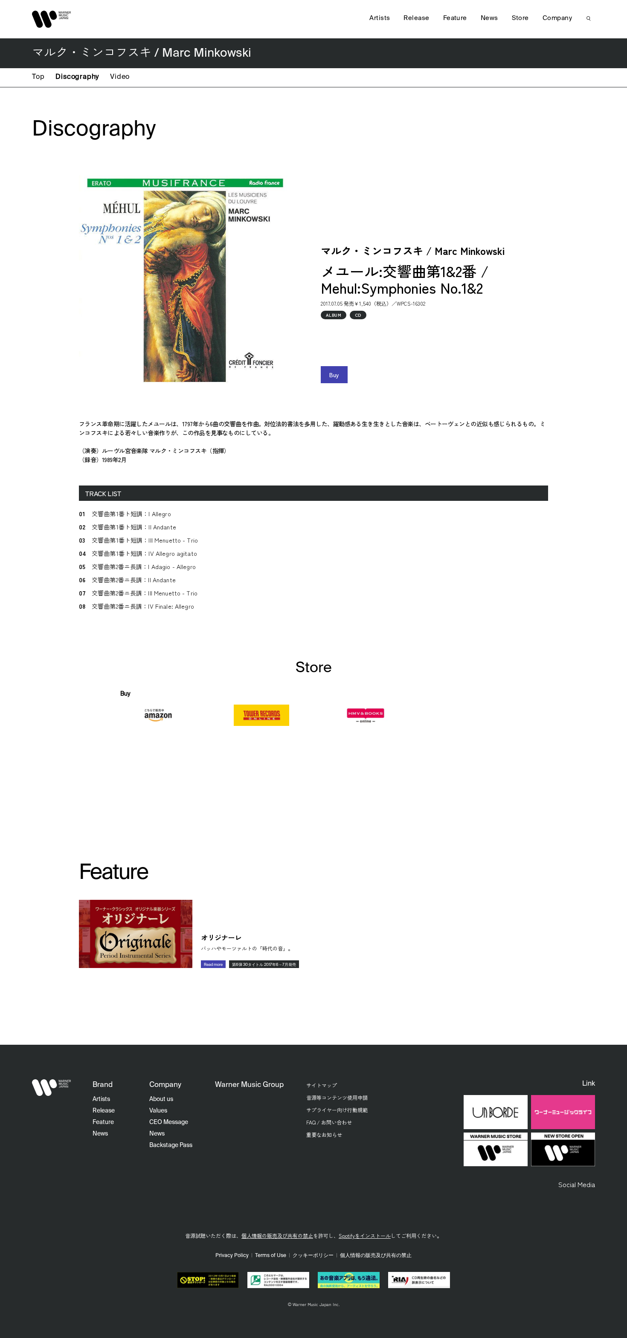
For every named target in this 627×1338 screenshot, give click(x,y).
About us (161, 1099)
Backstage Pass (170, 1145)
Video (120, 77)
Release (416, 18)
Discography (77, 77)
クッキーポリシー (313, 1255)
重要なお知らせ (324, 1134)
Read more (213, 965)
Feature (455, 18)
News (489, 18)
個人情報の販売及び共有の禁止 (277, 1235)
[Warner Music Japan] (51, 1087)
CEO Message (168, 1122)
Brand (103, 1085)
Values (158, 1111)
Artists (379, 18)
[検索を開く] (588, 18)
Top (38, 77)
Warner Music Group (249, 1085)
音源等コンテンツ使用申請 (337, 1097)
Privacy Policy (232, 1255)
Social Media (576, 1184)
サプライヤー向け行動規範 (337, 1109)
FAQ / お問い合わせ (329, 1122)
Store (520, 18)
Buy (334, 374)
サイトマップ (321, 1085)
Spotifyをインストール (365, 1235)
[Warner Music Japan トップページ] (51, 19)
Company (557, 18)
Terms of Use (270, 1255)
